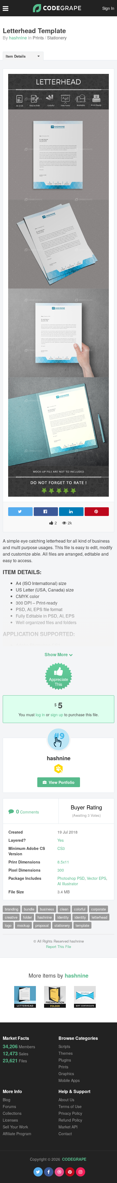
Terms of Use (70, 1106)
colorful (79, 909)
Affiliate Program (17, 1133)
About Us (66, 1099)
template (82, 925)
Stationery (57, 38)
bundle (29, 909)
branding (11, 909)
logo (8, 925)
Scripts (64, 1046)
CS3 (61, 848)
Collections (12, 1113)
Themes (66, 1053)
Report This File (58, 946)
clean (64, 909)
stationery (62, 925)
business (47, 909)
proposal (42, 925)
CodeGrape (74, 1159)
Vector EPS (96, 878)
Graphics (66, 1073)
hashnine (18, 38)
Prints (38, 38)
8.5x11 (63, 862)
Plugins (65, 1060)
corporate (98, 909)
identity (63, 917)
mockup (23, 925)
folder (27, 917)
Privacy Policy (70, 1113)
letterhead (99, 917)
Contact (65, 1133)
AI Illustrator (67, 883)
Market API (68, 1126)
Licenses (10, 1120)
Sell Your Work (15, 1126)
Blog (6, 1099)
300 (60, 870)
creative (11, 917)
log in (40, 714)
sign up (57, 714)
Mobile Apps (69, 1080)
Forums (9, 1106)
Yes (60, 840)
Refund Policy (70, 1120)
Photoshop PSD (71, 878)
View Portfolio (61, 782)
